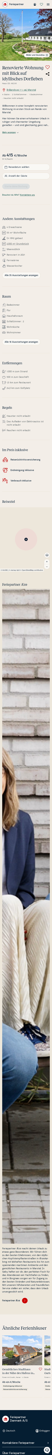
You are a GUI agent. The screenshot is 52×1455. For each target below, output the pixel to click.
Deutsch (10, 1431)
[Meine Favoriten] (41, 4)
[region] (26, 539)
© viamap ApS (14, 570)
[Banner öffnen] (47, 1450)
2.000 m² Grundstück (18, 244)
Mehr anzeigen (9, 133)
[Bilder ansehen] (26, 35)
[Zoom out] (47, 566)
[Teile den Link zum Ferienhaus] (47, 74)
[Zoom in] (47, 561)
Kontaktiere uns (27, 195)
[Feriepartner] (13, 4)
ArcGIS (5, 570)
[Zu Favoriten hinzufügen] (47, 67)
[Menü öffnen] (48, 4)
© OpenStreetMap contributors (31, 570)
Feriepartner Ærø (11, 1300)
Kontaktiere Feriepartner (18, 1443)
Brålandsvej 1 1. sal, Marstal (21, 90)
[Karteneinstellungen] (47, 555)
